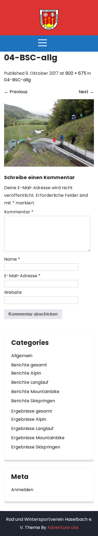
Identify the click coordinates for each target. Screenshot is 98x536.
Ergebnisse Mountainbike (38, 438)
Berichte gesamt (29, 365)
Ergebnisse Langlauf (32, 428)
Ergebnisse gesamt (31, 411)
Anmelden (22, 490)
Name (12, 259)
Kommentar (18, 212)
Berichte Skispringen (33, 401)
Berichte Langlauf (29, 382)
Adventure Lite (62, 527)
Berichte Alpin (26, 373)
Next (86, 92)
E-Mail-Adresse (22, 276)
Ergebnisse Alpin (28, 419)
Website (13, 292)
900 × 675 (75, 73)
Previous (15, 92)
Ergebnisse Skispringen (35, 447)
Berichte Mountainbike (35, 391)
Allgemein (21, 356)
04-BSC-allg (17, 80)
